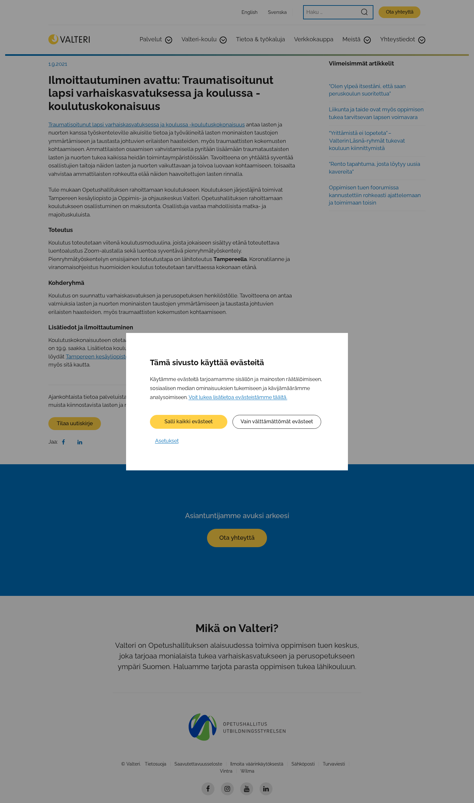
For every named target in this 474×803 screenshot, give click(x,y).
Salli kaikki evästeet (188, 421)
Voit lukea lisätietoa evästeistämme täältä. (238, 397)
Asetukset (167, 441)
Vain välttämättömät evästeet (277, 421)
